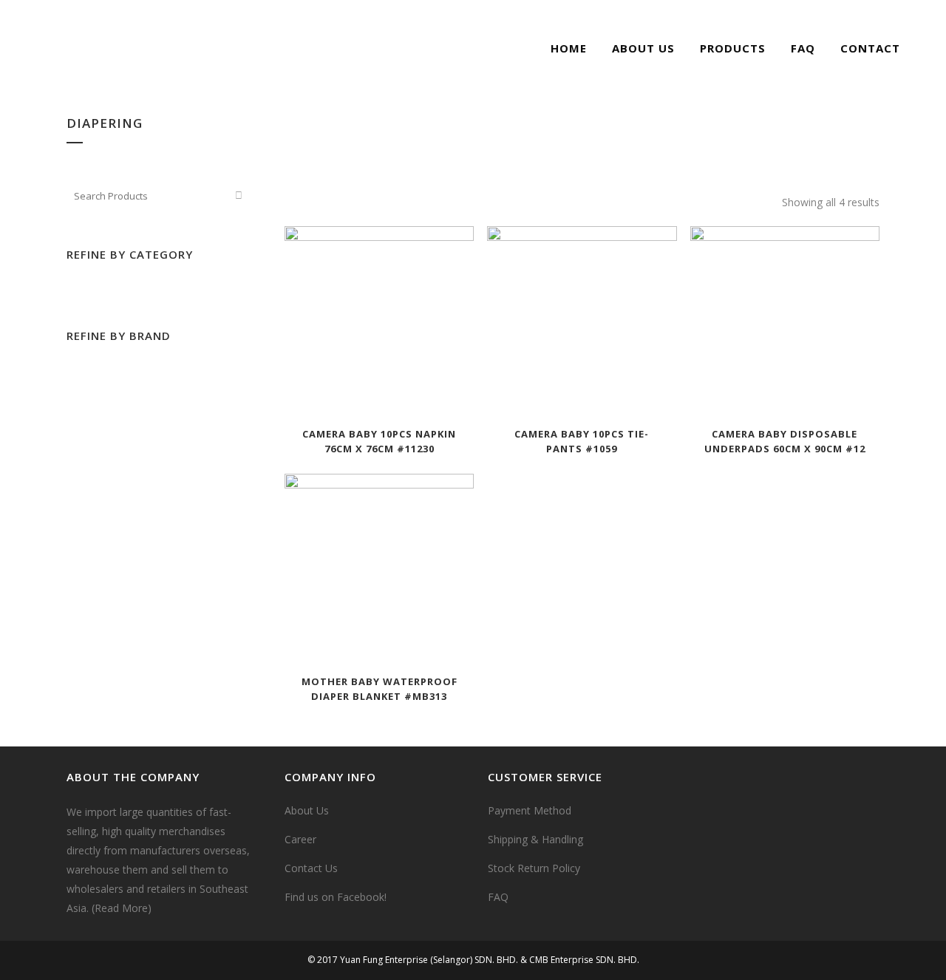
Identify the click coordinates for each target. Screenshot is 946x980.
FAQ (498, 897)
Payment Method (529, 810)
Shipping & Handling (535, 839)
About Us (307, 810)
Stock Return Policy (534, 868)
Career (300, 839)
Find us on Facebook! (336, 897)
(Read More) (122, 908)
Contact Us (311, 868)
